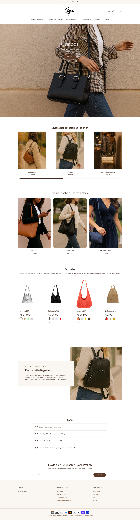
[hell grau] (32, 319)
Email (38, 474)
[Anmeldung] (109, 11)
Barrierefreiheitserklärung (64, 500)
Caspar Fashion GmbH (59, 515)
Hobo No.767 (24, 311)
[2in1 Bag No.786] (55, 294)
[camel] (24, 319)
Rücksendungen (61, 494)
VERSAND (60, 491)
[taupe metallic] (89, 319)
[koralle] (78, 319)
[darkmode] (119, 11)
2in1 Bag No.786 (53, 311)
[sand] (110, 319)
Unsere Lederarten (62, 497)
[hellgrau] (53, 319)
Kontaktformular (22, 491)
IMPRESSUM (96, 491)
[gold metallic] (85, 319)
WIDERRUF (96, 500)
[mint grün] (28, 319)
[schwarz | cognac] (117, 319)
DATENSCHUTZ (97, 494)
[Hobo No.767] (27, 294)
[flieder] (57, 319)
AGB (94, 497)
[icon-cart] (113, 11)
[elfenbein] (21, 319)
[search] (105, 11)
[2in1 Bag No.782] (112, 294)
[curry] (114, 319)
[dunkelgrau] (49, 319)
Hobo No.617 (81, 311)
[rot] (60, 319)
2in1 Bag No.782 (110, 311)
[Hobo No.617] (84, 294)
